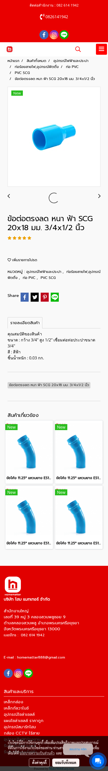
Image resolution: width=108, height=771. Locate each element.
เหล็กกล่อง (13, 702)
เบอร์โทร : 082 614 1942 (24, 635)
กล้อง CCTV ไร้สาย (22, 733)
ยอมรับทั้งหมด (65, 762)
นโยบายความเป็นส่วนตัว (37, 753)
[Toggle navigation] (101, 49)
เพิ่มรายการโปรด (24, 260)
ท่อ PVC (30, 277)
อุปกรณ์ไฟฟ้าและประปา (44, 271)
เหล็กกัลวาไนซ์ (16, 708)
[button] (76, 49)
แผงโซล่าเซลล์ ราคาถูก (23, 721)
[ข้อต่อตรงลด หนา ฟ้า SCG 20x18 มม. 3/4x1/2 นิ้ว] (54, 137)
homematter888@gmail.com (41, 657)
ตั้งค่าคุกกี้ (39, 762)
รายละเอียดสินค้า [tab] (25, 323)
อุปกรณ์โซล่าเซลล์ (19, 715)
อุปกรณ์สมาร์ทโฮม (20, 727)
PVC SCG (48, 277)
